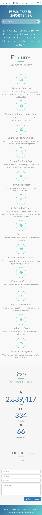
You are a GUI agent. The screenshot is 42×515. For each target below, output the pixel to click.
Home (6, 509)
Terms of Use (15, 509)
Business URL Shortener (14, 2)
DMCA (35, 509)
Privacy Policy (26, 509)
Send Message (33, 499)
